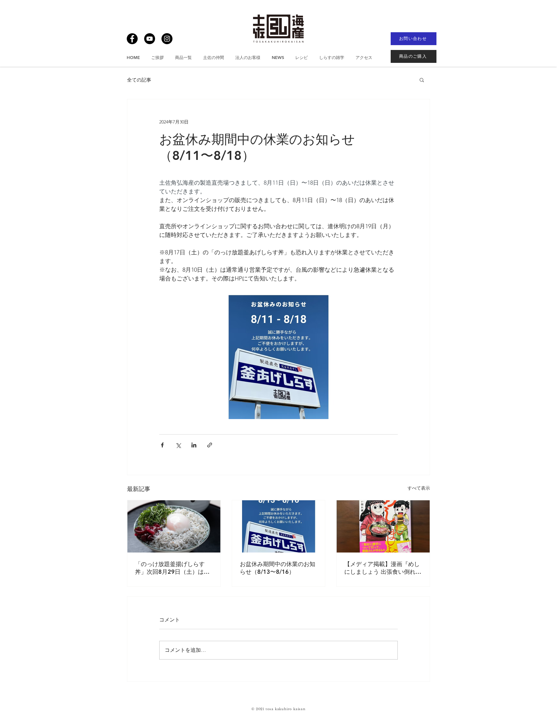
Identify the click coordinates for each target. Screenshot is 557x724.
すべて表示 (418, 488)
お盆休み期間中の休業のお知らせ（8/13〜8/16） (277, 567)
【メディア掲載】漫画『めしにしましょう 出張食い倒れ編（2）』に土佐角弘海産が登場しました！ (382, 568)
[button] (422, 79)
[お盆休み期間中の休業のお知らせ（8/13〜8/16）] (278, 526)
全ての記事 (139, 80)
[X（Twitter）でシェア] (178, 445)
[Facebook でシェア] (162, 445)
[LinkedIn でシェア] (194, 445)
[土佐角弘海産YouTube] (149, 38)
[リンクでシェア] (210, 445)
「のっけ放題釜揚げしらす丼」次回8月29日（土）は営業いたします (172, 568)
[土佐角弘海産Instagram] (166, 38)
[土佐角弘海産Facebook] (132, 38)
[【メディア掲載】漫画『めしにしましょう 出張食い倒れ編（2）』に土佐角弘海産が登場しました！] (383, 526)
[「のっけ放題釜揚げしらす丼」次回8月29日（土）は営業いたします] (173, 526)
